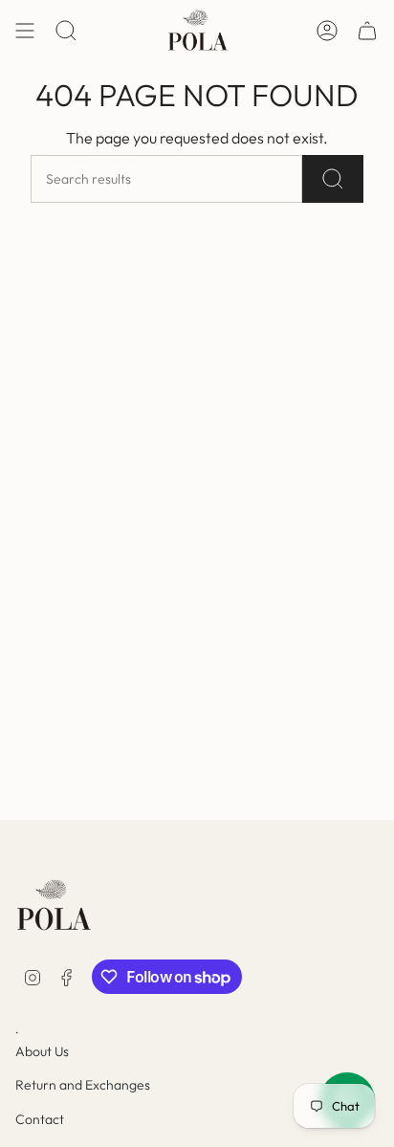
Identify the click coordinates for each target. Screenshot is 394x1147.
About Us (42, 1051)
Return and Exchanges (82, 1084)
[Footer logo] (53, 905)
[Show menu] (25, 31)
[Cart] (367, 31)
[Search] (332, 179)
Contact (39, 1119)
